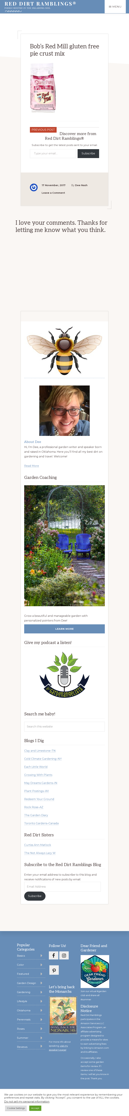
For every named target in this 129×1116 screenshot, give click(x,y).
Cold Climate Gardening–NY (43, 758)
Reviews (22, 1046)
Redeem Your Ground (39, 799)
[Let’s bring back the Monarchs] (63, 1033)
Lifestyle (22, 1001)
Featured (23, 973)
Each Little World (36, 766)
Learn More (64, 628)
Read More (31, 465)
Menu (117, 6)
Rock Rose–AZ (33, 807)
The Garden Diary (36, 815)
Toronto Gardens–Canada (41, 823)
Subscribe (88, 153)
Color (20, 964)
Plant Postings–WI (36, 791)
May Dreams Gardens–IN (40, 783)
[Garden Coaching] (64, 545)
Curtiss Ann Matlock (37, 845)
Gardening (23, 992)
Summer (22, 1037)
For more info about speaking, (60, 1045)
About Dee (32, 442)
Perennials (23, 1019)
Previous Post (43, 129)
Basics (21, 955)
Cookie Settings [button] (16, 1108)
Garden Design (26, 983)
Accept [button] (35, 1108)
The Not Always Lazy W (40, 853)
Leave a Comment (53, 192)
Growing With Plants (38, 775)
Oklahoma (23, 1010)
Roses (21, 1028)
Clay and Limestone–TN (40, 750)
